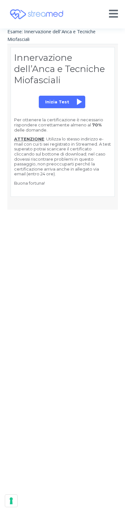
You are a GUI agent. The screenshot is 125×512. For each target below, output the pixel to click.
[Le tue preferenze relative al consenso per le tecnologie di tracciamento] (11, 501)
